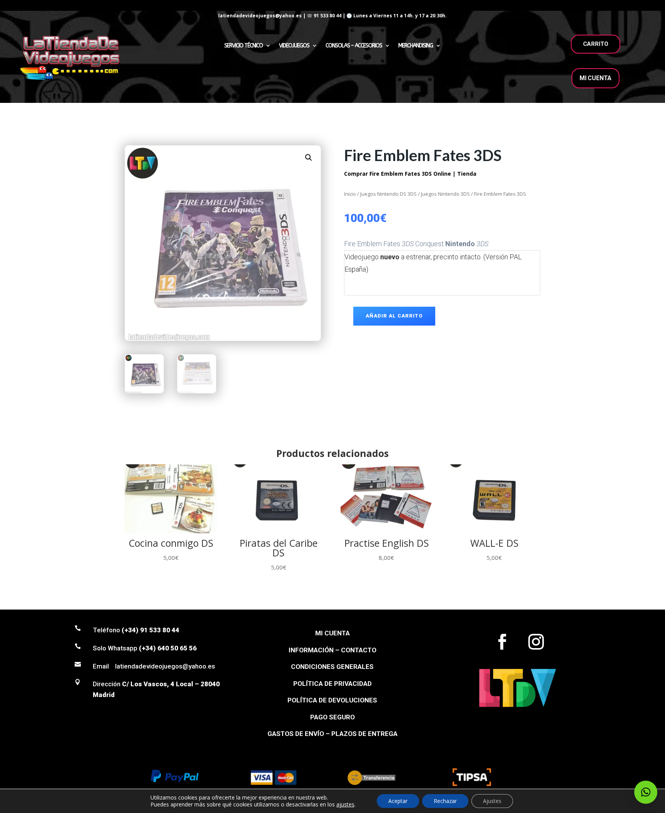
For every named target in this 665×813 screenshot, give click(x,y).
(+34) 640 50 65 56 (168, 648)
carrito (595, 43)
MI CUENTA (596, 78)
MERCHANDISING (415, 45)
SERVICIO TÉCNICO (243, 45)
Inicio (350, 193)
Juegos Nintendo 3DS (445, 193)
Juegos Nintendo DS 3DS (388, 193)
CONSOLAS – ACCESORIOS (354, 45)
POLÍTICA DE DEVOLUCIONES (332, 700)
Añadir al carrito (394, 316)
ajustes (345, 804)
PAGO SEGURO (332, 717)
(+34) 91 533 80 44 (150, 630)
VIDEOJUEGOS (294, 45)
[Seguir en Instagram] (536, 642)
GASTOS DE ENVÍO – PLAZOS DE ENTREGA (332, 733)
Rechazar (445, 801)
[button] (309, 158)
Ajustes (492, 801)
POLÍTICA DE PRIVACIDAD (332, 683)
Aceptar (398, 801)
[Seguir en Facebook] (502, 642)
